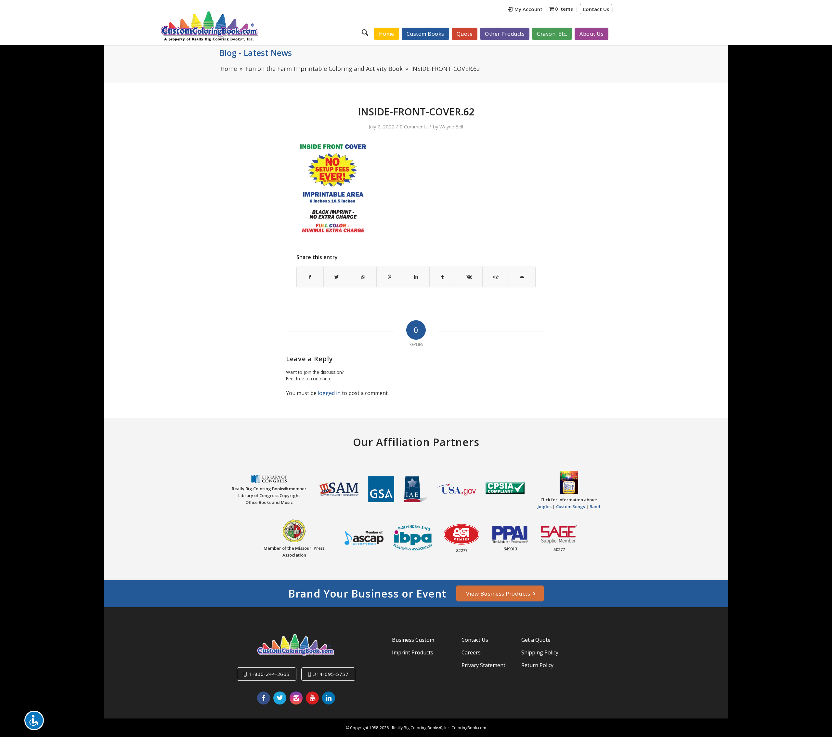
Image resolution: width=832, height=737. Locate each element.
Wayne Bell (451, 126)
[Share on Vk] (469, 277)
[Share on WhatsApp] (363, 277)
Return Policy (537, 665)
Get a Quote (536, 639)
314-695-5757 (330, 674)
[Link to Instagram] (296, 697)
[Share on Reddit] (496, 277)
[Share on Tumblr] (443, 277)
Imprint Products (412, 652)
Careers (471, 652)
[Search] (366, 32)
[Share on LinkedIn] (416, 277)
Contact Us (596, 9)
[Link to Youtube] (312, 697)
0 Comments (414, 126)
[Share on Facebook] (310, 277)
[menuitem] (525, 9)
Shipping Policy (539, 652)
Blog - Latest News (255, 52)
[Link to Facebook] (263, 697)
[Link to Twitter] (279, 697)
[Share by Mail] (522, 277)
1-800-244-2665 (269, 674)
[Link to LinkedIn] (328, 697)
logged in (329, 393)
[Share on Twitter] (337, 277)
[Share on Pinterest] (390, 277)
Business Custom (413, 639)
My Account (528, 9)
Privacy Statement (483, 665)
